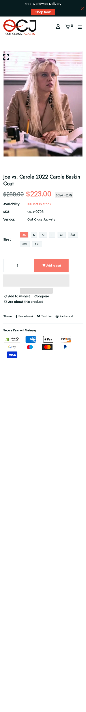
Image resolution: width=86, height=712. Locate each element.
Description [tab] (12, 473)
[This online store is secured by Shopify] (12, 339)
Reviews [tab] (38, 473)
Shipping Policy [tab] (14, 487)
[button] (36, 281)
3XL (24, 244)
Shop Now (43, 12)
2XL (72, 235)
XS (24, 235)
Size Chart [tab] (45, 487)
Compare (41, 296)
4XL (37, 244)
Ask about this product (25, 302)
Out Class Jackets (41, 219)
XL (61, 235)
